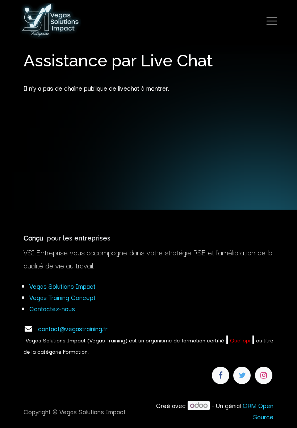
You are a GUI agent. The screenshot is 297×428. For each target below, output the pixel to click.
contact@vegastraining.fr (73, 328)
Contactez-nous (52, 308)
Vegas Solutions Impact (62, 286)
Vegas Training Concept (62, 297)
